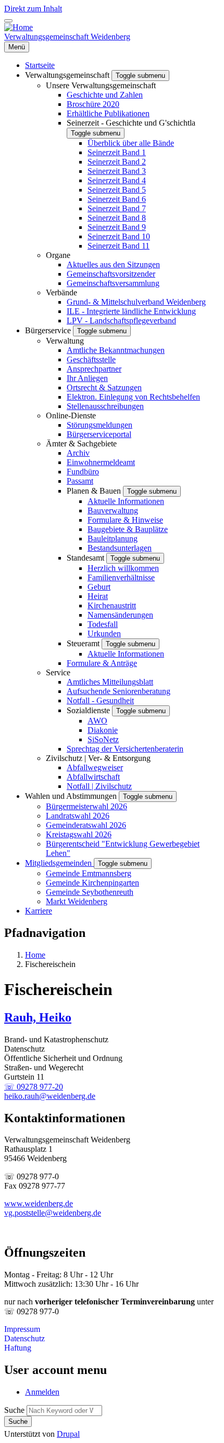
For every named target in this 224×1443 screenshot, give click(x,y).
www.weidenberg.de (38, 1203)
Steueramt (84, 643)
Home (35, 954)
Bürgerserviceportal (99, 434)
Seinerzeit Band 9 (117, 227)
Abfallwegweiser (95, 767)
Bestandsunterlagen (120, 547)
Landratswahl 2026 (77, 815)
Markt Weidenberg (76, 901)
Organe (58, 255)
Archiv (78, 452)
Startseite (40, 65)
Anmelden (42, 1391)
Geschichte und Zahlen (105, 94)
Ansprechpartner (94, 368)
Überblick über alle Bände (131, 143)
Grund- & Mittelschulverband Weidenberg (136, 301)
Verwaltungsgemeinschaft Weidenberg (67, 36)
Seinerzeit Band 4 (117, 180)
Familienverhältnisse (121, 577)
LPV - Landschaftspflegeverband (121, 320)
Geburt (99, 586)
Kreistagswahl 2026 (78, 834)
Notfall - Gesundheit (100, 700)
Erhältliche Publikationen (108, 113)
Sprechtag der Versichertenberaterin (125, 748)
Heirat (98, 596)
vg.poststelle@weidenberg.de (52, 1212)
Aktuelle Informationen (126, 501)
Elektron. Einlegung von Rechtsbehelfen (133, 396)
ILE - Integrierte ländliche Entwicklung (131, 311)
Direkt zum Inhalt (33, 8)
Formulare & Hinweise (125, 519)
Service (58, 672)
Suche (14, 1410)
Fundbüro (83, 471)
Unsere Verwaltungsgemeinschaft (101, 85)
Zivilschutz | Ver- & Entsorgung (98, 758)
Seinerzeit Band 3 (117, 171)
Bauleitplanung (113, 538)
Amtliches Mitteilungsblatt (110, 681)
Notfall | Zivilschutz (99, 786)
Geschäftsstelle (91, 359)
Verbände (61, 292)
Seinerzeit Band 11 (119, 245)
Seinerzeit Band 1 (117, 152)
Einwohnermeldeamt (101, 462)
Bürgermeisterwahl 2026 (86, 806)
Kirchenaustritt (112, 605)
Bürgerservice (49, 330)
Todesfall (103, 624)
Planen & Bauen (95, 490)
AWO (97, 720)
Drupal (68, 1434)
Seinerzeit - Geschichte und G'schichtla (131, 122)
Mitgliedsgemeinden (59, 863)
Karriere (38, 910)
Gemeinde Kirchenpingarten (92, 882)
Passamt (80, 481)
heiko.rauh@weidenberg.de (49, 1096)
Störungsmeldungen (99, 424)
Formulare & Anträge (102, 663)
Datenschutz (24, 1338)
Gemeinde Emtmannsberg (88, 873)
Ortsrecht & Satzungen (104, 387)
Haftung (17, 1347)
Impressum (22, 1329)
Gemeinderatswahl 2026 (86, 825)
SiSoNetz (103, 739)
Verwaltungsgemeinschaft (68, 75)
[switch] (8, 20)
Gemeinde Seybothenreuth (89, 892)
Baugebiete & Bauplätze (128, 529)
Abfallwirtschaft (93, 776)
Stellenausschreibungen (105, 406)
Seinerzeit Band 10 (119, 236)
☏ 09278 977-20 (33, 1086)
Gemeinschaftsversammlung (113, 283)
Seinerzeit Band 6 (117, 199)
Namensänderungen (120, 614)
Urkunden (104, 633)
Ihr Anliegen (87, 378)
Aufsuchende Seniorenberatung (118, 691)
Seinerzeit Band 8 (117, 217)
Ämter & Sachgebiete (81, 443)
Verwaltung (65, 340)
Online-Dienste (71, 415)
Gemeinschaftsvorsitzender (111, 273)
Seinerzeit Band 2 (117, 161)
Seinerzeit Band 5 (117, 189)
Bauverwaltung (113, 510)
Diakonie (103, 730)
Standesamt (86, 557)
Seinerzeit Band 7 (117, 208)
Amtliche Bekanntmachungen (116, 350)
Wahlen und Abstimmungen (72, 796)
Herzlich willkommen (123, 568)
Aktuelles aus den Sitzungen (113, 264)
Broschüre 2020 (93, 104)
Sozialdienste (89, 710)
